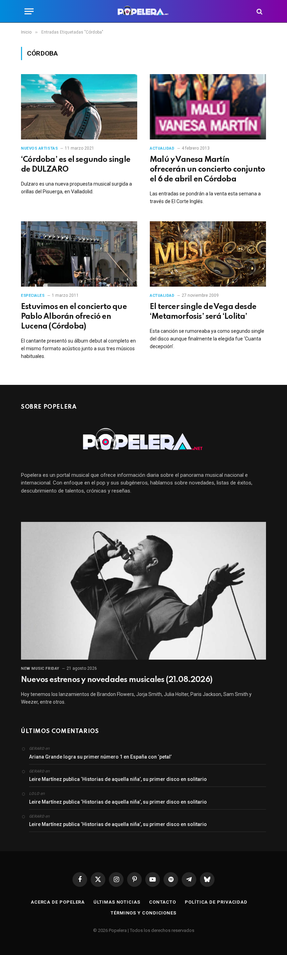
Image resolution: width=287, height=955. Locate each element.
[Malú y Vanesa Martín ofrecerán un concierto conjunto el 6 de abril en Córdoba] (208, 106)
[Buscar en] (258, 11)
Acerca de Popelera (58, 902)
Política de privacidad (216, 902)
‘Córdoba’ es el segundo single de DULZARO (75, 164)
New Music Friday (40, 668)
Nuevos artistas (39, 148)
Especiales (33, 295)
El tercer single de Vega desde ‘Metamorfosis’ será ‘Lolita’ (203, 312)
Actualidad (162, 148)
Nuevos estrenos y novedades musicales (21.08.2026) (116, 680)
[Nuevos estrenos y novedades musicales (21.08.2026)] (143, 591)
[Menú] (29, 11)
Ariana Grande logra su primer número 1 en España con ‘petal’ (100, 757)
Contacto (162, 902)
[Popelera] (143, 11)
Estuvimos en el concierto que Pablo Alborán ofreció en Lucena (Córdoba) (74, 316)
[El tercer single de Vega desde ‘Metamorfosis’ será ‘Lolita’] (208, 254)
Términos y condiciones (143, 912)
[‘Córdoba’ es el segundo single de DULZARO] (79, 106)
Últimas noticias (116, 902)
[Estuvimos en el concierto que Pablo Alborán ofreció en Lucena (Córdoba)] (79, 254)
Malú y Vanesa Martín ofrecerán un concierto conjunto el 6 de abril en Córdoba (207, 169)
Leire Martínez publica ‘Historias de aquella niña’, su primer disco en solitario (118, 779)
